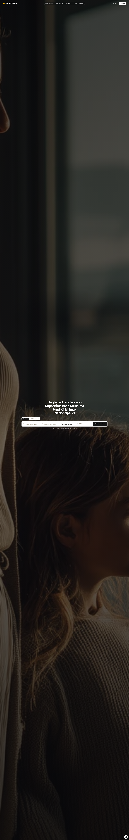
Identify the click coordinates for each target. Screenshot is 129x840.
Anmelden (123, 3)
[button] (66, 424)
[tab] (25, 419)
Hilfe (76, 3)
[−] (87, 424)
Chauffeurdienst (59, 3)
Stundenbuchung (68, 3)
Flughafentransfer (49, 3)
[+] (91, 424)
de (115, 3)
